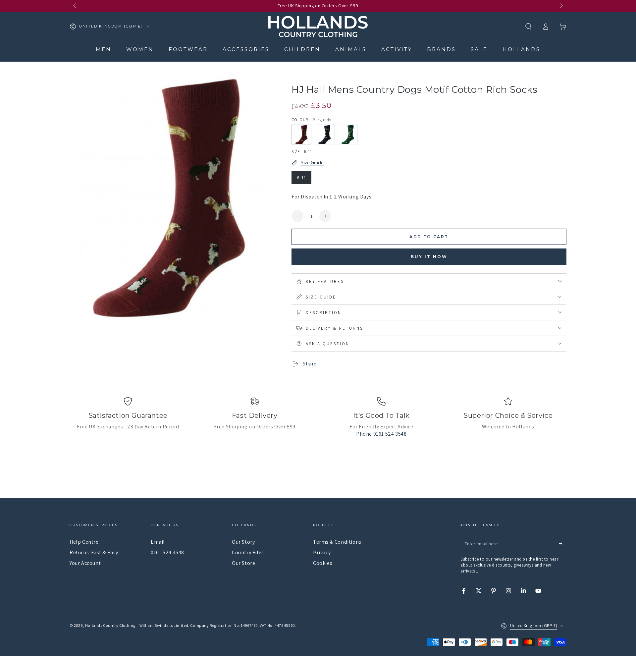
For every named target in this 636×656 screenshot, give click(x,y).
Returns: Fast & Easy (94, 552)
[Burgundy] (301, 134)
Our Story (243, 541)
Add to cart (428, 236)
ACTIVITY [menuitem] (396, 49)
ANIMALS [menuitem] (350, 49)
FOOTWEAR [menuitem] (188, 49)
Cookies (322, 563)
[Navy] (325, 134)
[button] (528, 26)
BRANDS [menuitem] (441, 49)
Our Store (243, 563)
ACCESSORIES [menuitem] (246, 49)
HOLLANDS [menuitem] (521, 49)
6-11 (301, 178)
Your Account (85, 563)
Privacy (322, 552)
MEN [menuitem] (103, 49)
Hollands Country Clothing (110, 625)
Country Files (248, 552)
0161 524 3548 (167, 552)
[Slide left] (75, 6)
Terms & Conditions (337, 541)
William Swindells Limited (163, 625)
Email (158, 541)
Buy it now (429, 256)
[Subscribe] (562, 543)
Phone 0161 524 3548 (381, 433)
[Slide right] (560, 6)
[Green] (348, 134)
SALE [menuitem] (479, 49)
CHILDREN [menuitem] (302, 49)
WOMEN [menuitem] (140, 49)
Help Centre (84, 541)
